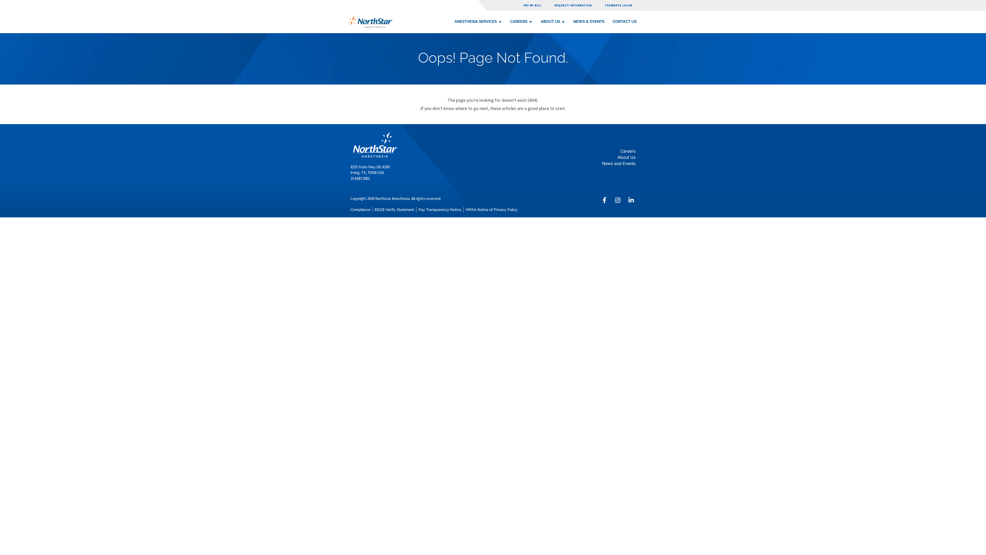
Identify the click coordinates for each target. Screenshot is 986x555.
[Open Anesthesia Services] (500, 22)
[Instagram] (617, 200)
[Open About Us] (563, 22)
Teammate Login (618, 5)
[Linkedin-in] (631, 200)
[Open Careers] (531, 22)
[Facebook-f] (604, 200)
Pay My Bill (532, 5)
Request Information (573, 5)
